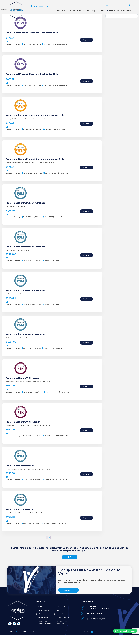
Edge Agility (18, 631)
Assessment (61, 606)
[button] (125, 631)
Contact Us (110, 11)
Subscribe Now (69, 590)
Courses (72, 11)
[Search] (129, 4)
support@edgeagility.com (95, 619)
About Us (101, 11)
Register (86, 40)
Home (40, 606)
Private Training (61, 11)
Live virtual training (13, 44)
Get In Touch (69, 557)
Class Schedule (43, 610)
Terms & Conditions (63, 617)
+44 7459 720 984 (94, 613)
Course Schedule (83, 11)
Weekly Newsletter (124, 11)
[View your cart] (48, 6)
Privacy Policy (43, 617)
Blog (93, 11)
